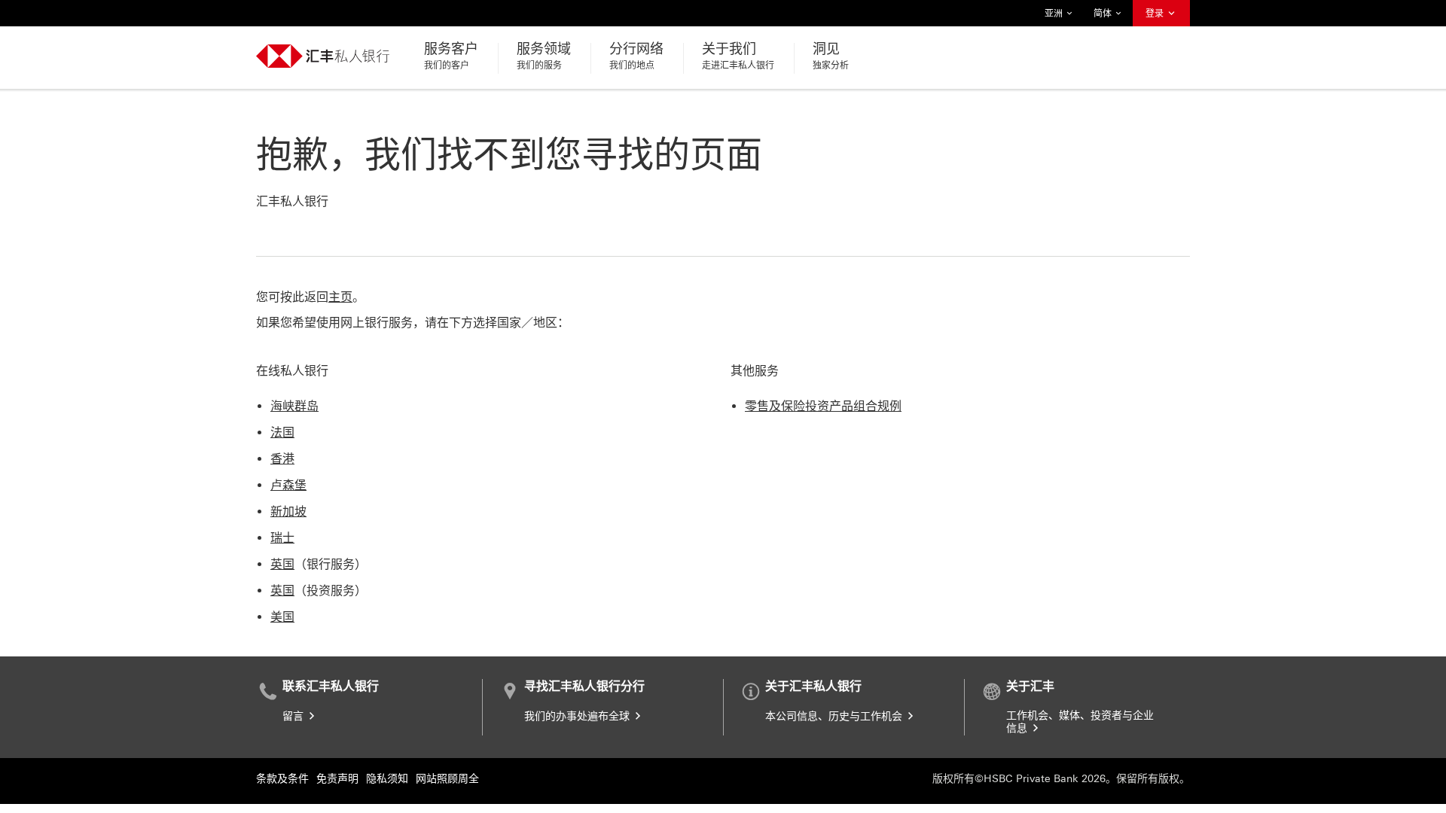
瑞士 (282, 538)
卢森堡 (288, 485)
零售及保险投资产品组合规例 (823, 406)
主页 (340, 297)
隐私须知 (387, 778)
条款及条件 (282, 778)
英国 (282, 564)
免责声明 (337, 778)
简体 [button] (1103, 17)
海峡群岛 (294, 406)
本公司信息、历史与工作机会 (835, 716)
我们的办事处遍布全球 (578, 716)
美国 (282, 617)
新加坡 (288, 511)
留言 (294, 716)
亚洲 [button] (1054, 17)
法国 (282, 432)
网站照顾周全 (447, 778)
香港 (282, 459)
